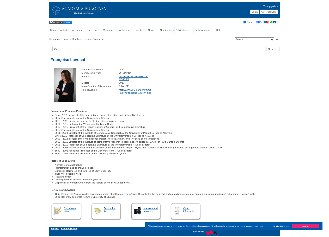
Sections (92, 30)
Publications (181, 30)
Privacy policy (69, 228)
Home (53, 30)
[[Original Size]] (65, 101)
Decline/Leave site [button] (281, 226)
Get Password (269, 11)
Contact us (64, 30)
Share (250, 22)
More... (272, 49)
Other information (189, 210)
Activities (124, 30)
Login (255, 11)
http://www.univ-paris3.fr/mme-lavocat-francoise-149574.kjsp (135, 91)
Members (108, 30)
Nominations (167, 30)
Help (218, 30)
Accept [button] (305, 226)
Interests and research (150, 210)
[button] (272, 39)
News (151, 30)
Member (76, 39)
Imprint (55, 228)
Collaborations (202, 30)
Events (138, 30)
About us (77, 30)
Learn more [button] (258, 226)
